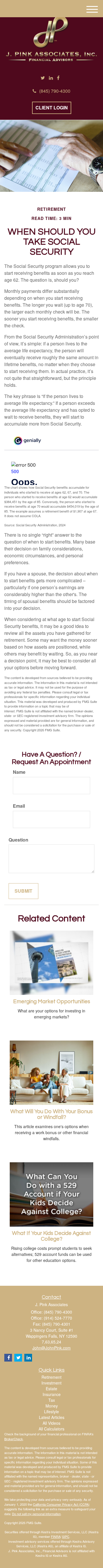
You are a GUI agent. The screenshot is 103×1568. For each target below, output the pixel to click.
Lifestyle (51, 1411)
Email (19, 806)
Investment (51, 1383)
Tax (51, 1400)
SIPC (65, 1536)
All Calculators (51, 1429)
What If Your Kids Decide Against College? (51, 1236)
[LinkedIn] (51, 78)
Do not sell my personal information (36, 1513)
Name (19, 772)
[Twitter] (43, 78)
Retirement (51, 1377)
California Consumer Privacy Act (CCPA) (61, 1504)
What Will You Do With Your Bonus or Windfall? (51, 1114)
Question (18, 840)
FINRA (55, 1536)
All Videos (51, 1423)
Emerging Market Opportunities (51, 1001)
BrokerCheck (13, 1438)
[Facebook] (58, 78)
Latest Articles (51, 1417)
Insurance (52, 1394)
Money (51, 1406)
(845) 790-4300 (54, 91)
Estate (51, 1388)
